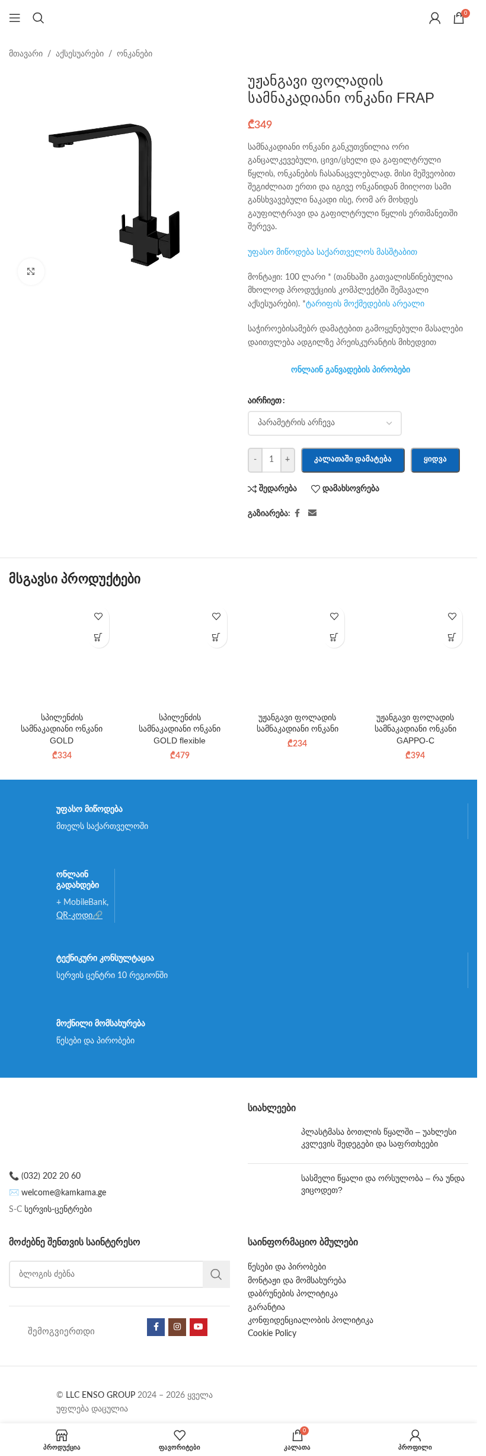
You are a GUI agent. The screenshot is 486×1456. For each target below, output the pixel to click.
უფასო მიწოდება (89, 809)
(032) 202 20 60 (51, 1176)
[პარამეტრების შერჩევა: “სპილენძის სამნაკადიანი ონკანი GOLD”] (98, 637)
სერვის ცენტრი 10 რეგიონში (112, 975)
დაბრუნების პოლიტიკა (293, 1294)
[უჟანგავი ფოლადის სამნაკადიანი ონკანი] (298, 653)
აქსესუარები (80, 54)
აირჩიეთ (265, 401)
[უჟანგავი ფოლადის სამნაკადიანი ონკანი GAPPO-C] (415, 653)
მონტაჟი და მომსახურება (297, 1281)
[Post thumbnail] (270, 1140)
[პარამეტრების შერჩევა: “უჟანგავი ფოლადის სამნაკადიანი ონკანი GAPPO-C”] (452, 637)
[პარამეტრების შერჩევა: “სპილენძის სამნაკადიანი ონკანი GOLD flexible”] (216, 637)
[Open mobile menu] (15, 18)
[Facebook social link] (297, 513)
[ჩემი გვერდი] (435, 18)
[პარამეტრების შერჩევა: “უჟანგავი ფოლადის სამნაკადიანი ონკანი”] (334, 637)
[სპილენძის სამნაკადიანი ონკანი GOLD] (62, 653)
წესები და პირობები (95, 1041)
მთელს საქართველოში (102, 826)
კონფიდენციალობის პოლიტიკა (310, 1320)
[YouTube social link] (198, 1327)
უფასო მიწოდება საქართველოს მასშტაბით (332, 252)
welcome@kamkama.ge (63, 1193)
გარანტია (266, 1307)
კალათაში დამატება (353, 459)
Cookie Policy (272, 1334)
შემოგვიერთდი (61, 1331)
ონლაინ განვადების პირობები (350, 369)
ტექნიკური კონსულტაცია (105, 958)
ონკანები (134, 54)
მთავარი (26, 54)
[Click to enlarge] (31, 271)
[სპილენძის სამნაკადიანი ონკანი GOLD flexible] (180, 653)
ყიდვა (435, 459)
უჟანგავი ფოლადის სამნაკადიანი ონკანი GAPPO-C (415, 729)
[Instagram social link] (177, 1327)
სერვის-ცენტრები (58, 1209)
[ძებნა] (38, 18)
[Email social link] (312, 513)
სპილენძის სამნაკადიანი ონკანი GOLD (62, 729)
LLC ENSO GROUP (100, 1395)
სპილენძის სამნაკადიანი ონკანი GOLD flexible (179, 729)
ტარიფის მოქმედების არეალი (365, 304)
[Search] (216, 1274)
